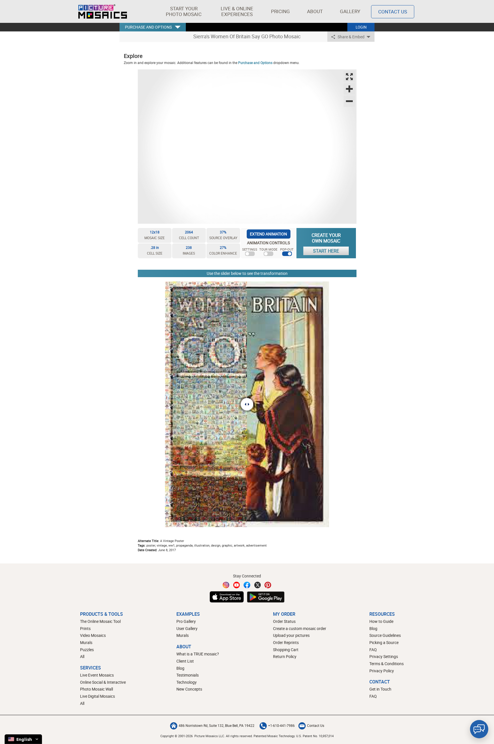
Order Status (284, 621)
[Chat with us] (479, 729)
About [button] (315, 11)
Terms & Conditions (386, 663)
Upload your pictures (291, 635)
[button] (184, 11)
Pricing (280, 11)
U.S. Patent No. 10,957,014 (315, 736)
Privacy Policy (381, 670)
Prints (85, 628)
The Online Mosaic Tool (100, 621)
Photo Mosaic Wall (96, 689)
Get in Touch (380, 689)
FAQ (373, 649)
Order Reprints (286, 642)
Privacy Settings (383, 656)
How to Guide (381, 621)
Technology (186, 682)
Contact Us (392, 11)
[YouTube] (236, 585)
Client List (185, 661)
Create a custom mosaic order (299, 628)
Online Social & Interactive (103, 682)
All (82, 656)
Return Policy (284, 656)
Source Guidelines (385, 635)
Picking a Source (384, 642)
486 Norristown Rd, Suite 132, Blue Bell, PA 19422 (216, 725)
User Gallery (187, 628)
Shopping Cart (285, 649)
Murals (86, 642)
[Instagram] (226, 585)
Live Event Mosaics (97, 675)
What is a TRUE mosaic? (197, 654)
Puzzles (87, 649)
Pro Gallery (186, 621)
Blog (180, 668)
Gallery (350, 11)
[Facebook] (247, 585)
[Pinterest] (267, 585)
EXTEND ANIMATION (268, 234)
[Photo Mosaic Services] (102, 11)
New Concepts (189, 689)
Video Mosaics (93, 635)
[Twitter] (257, 585)
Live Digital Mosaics (97, 696)
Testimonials (187, 675)
